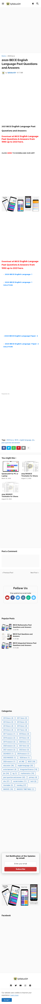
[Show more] (28, 448)
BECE (16, 440)
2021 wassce (9, 750)
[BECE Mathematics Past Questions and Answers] (6, 627)
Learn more (14, 995)
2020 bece (11, 56)
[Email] (23, 448)
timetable (8, 785)
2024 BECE (8, 754)
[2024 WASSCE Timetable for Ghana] (11, 487)
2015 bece (22, 726)
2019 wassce (9, 742)
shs (6, 781)
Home (4, 56)
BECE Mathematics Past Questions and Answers (22, 626)
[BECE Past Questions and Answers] (6, 636)
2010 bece (8, 718)
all (21, 761)
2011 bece (22, 718)
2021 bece (24, 746)
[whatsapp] (25, 985)
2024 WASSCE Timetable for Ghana (10, 495)
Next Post (34, 573)
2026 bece (25, 758)
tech (33, 781)
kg (15, 773)
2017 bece (22, 730)
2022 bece (24, 750)
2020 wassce (9, 746)
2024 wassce (23, 754)
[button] (3, 4)
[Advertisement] (20, 30)
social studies (20, 781)
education (8, 765)
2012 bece (8, 722)
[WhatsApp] (13, 448)
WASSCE (8, 789)
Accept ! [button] (7, 1000)
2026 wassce (9, 761)
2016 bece (8, 730)
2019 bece (24, 738)
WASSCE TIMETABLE (25, 789)
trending (21, 785)
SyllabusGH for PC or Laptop (10, 475)
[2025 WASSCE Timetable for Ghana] (30, 466)
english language (25, 440)
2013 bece (22, 722)
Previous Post (8, 573)
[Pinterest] (18, 448)
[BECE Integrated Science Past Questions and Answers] (6, 645)
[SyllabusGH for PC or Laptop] (11, 466)
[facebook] (11, 985)
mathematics (27, 773)
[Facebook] (4, 448)
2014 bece (8, 726)
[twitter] (16, 985)
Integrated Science (28, 769)
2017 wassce (9, 734)
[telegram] (30, 985)
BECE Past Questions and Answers (23, 635)
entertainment (9, 769)
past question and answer (11, 443)
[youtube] (20, 985)
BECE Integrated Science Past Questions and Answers (24, 644)
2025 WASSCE (9, 758)
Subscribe (20, 869)
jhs (33, 440)
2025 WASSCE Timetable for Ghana (29, 475)
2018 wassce (9, 738)
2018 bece (24, 734)
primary (33, 777)
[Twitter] (9, 448)
